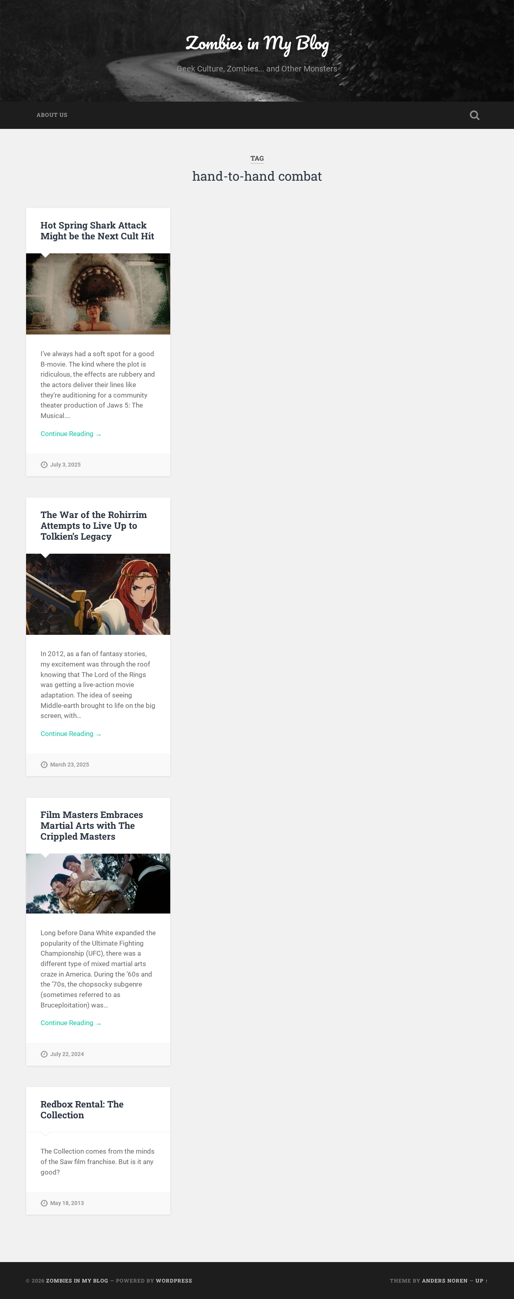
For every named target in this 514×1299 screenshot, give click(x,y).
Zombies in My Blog (257, 42)
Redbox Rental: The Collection (82, 1109)
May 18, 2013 (67, 1203)
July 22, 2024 (67, 1054)
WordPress (174, 1280)
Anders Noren (445, 1280)
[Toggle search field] (474, 115)
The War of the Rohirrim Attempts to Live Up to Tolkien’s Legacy (94, 525)
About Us (52, 114)
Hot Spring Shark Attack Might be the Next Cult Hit (97, 230)
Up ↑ (481, 1280)
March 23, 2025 (69, 764)
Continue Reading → (71, 434)
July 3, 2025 (65, 464)
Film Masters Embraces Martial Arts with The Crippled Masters (92, 825)
